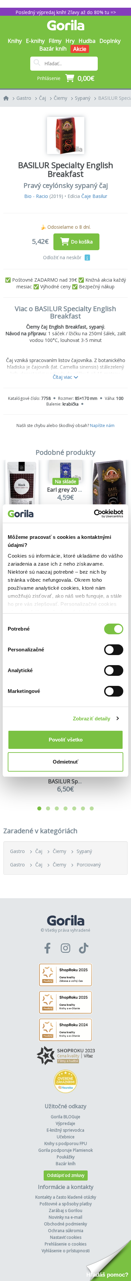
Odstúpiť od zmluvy (65, 1175)
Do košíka (82, 241)
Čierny (60, 98)
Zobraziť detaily (92, 718)
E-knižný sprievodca (65, 1130)
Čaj (42, 98)
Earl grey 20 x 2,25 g (72, 489)
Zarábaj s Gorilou (65, 1210)
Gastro (23, 98)
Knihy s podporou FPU (65, 1143)
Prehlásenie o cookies (65, 1244)
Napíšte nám (102, 425)
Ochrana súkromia (65, 1230)
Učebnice (66, 1137)
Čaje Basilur (94, 196)
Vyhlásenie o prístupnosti (66, 1251)
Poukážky (66, 1157)
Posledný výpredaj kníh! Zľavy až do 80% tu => (65, 12)
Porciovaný (89, 864)
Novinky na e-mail (65, 1217)
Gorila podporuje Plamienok (65, 1150)
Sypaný (82, 98)
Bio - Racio (36, 196)
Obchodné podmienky (65, 1224)
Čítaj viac (63, 377)
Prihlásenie (48, 78)
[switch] (113, 649)
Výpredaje (65, 1123)
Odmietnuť (65, 762)
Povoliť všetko (66, 739)
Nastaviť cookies (65, 1237)
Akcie (79, 49)
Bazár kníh (53, 48)
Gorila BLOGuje (65, 1117)
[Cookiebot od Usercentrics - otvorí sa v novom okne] (94, 513)
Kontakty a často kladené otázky (65, 1197)
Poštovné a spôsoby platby (66, 1204)
